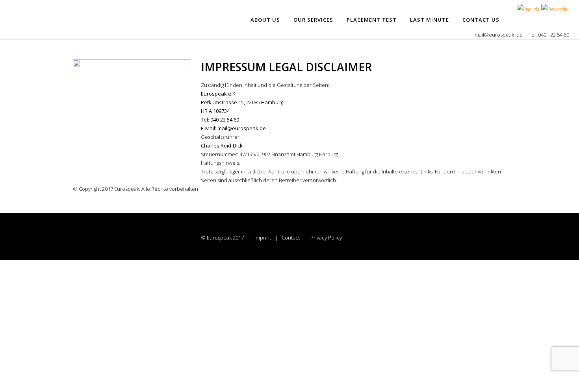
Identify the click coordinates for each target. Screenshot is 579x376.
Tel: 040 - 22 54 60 (549, 34)
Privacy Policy (326, 237)
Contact (291, 237)
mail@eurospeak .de (499, 34)
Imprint (262, 237)
